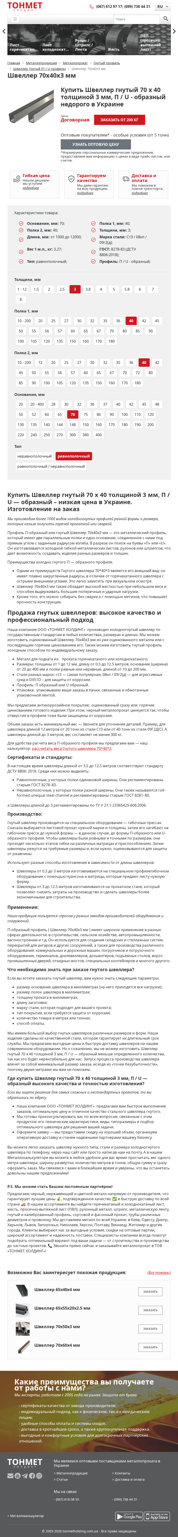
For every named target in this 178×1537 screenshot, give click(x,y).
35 (105, 320)
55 (34, 331)
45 (157, 320)
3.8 (88, 289)
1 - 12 (22, 289)
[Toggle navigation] (15, 19)
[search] (166, 19)
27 (66, 320)
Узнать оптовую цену (96, 144)
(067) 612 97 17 (109, 6)
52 (34, 414)
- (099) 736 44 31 (124, 1499)
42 (144, 320)
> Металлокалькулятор (25, 1516)
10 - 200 (24, 320)
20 (40, 320)
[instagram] (39, 1476)
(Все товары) (159, 1272)
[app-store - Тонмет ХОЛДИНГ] (157, 1516)
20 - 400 (37, 404)
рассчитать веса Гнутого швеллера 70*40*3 (71, 748)
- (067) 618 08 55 (66, 1499)
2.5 (62, 289)
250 (47, 434)
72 (138, 372)
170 (98, 341)
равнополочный (74, 456)
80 (125, 331)
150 (73, 341)
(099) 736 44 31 (137, 6)
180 (111, 341)
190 (137, 424)
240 (34, 434)
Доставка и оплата (130, 1479)
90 (151, 331)
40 (131, 320)
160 (86, 341)
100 (21, 341)
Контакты (122, 1473)
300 (73, 434)
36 (118, 320)
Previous (4, 31)
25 (53, 320)
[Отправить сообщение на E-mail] (11, 1476)
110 (137, 414)
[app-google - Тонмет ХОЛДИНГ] (129, 1516)
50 (21, 331)
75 (86, 414)
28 (53, 404)
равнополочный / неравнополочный (51, 466)
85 (138, 331)
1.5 (36, 289)
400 (98, 434)
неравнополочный (34, 456)
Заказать (150, 1292)
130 (21, 424)
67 (99, 331)
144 (60, 424)
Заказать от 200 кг (119, 119)
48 (157, 404)
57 (60, 331)
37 (105, 404)
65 (86, 331)
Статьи (62, 1479)
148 (73, 424)
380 (86, 434)
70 (112, 331)
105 (34, 341)
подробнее (31, 188)
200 (150, 424)
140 (47, 424)
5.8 (127, 289)
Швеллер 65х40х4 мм (57, 1289)
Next (174, 31)
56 (47, 331)
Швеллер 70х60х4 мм (57, 1345)
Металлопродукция (72, 1473)
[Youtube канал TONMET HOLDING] (18, 1476)
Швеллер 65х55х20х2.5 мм (62, 1308)
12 (40, 362)
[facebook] (32, 1476)
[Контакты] (91, 6)
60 (73, 331)
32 (92, 320)
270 (60, 434)
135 (60, 341)
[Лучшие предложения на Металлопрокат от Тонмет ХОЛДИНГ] (24, 6)
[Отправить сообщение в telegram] (25, 1476)
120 (47, 341)
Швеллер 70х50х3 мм (57, 1326)
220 (21, 434)
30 (79, 320)
